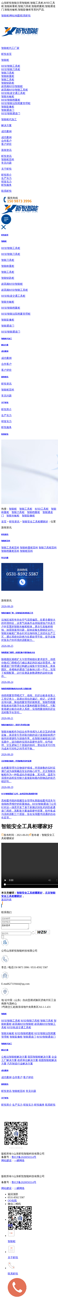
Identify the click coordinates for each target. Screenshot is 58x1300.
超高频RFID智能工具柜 (14, 89)
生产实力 (6, 178)
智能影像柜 (7, 106)
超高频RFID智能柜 (12, 86)
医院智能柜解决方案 (39, 1056)
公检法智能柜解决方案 (14, 1056)
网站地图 (15, 15)
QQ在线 (12, 1200)
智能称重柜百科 (29, 547)
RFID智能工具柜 (10, 66)
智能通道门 (7, 110)
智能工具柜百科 (10, 547)
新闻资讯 (6, 150)
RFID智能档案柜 (10, 99)
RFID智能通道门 (10, 113)
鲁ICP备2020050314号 (24, 1157)
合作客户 (6, 140)
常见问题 (6, 162)
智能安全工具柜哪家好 (35, 521)
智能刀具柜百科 (48, 547)
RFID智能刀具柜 (10, 69)
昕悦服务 (6, 185)
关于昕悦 (6, 168)
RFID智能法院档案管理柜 (15, 103)
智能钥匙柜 (7, 83)
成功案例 (6, 131)
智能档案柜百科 (10, 551)
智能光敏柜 (7, 96)
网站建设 (6, 1160)
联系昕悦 (25, 15)
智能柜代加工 (9, 119)
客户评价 (6, 144)
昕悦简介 (6, 174)
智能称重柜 (7, 76)
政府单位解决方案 (27, 1060)
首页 (3, 521)
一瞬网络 (19, 1160)
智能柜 (5, 15)
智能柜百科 (7, 159)
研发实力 (6, 181)
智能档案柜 (33, 512)
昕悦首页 (6, 54)
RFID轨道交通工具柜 (13, 93)
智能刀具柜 (7, 72)
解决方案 (6, 125)
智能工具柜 (7, 79)
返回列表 (6, 899)
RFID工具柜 (41, 508)
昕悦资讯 (6, 156)
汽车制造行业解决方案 (20, 1063)
